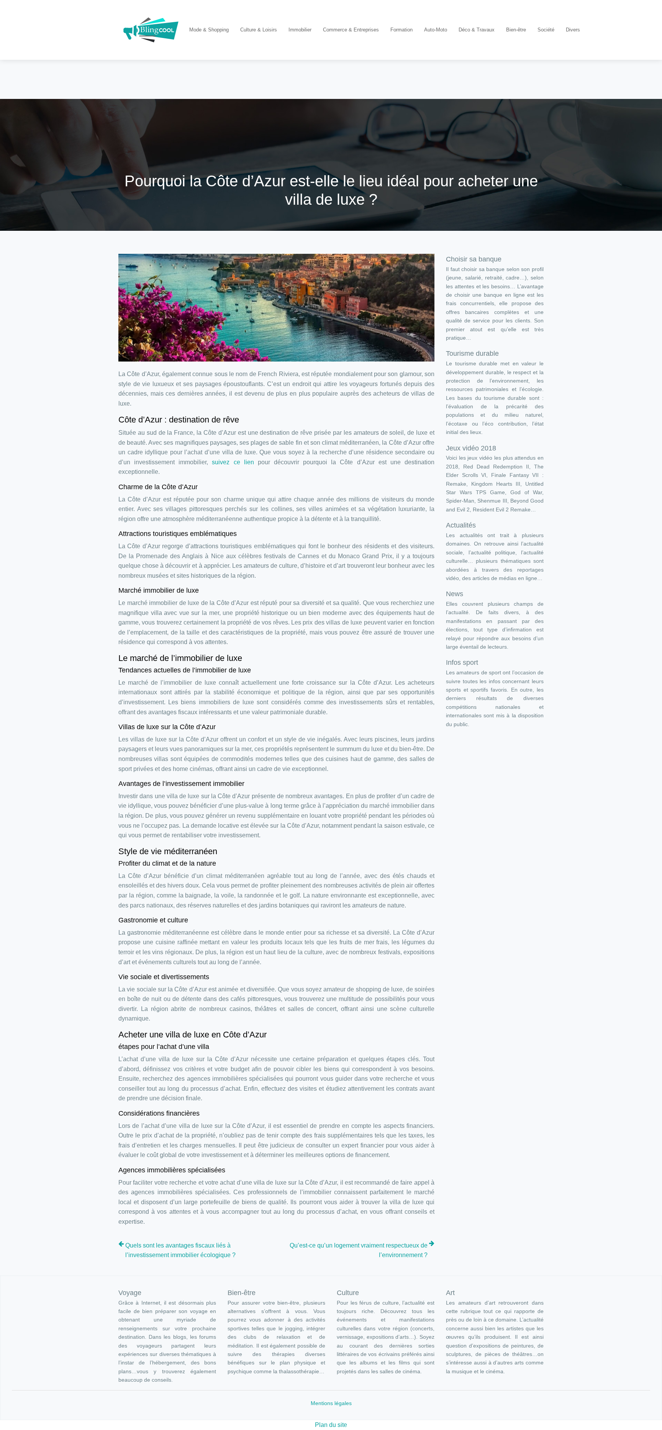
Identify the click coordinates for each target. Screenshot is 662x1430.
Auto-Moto (435, 30)
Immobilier (299, 30)
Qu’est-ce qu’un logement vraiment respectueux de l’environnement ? (359, 1250)
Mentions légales (331, 1403)
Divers (573, 30)
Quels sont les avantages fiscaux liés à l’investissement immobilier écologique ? (180, 1250)
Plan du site (331, 1425)
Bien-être (516, 30)
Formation (401, 30)
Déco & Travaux (477, 30)
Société (545, 30)
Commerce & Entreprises (351, 30)
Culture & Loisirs (258, 30)
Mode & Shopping (209, 30)
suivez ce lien (233, 462)
